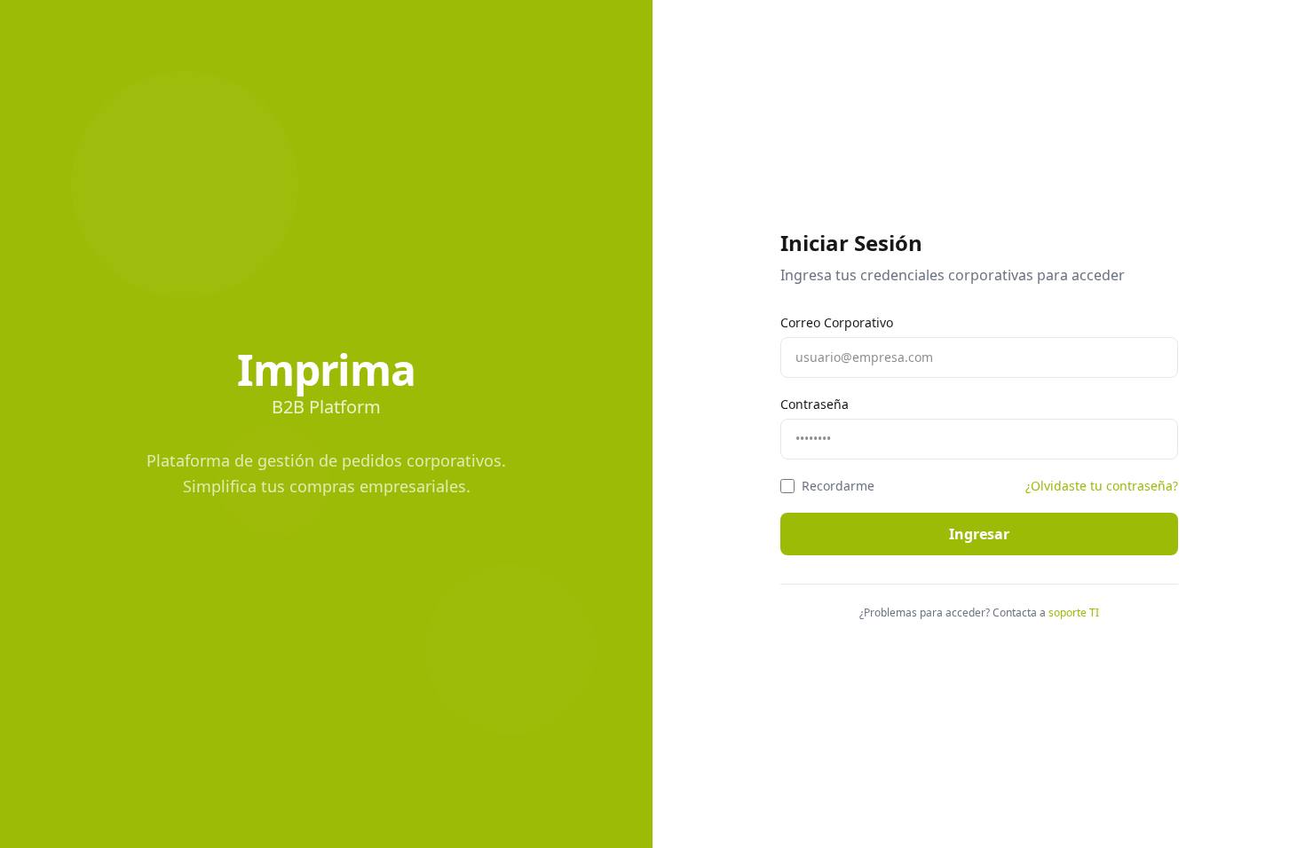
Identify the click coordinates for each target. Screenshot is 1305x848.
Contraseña (814, 404)
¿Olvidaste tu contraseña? (1101, 485)
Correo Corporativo (836, 322)
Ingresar (979, 534)
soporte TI (1073, 613)
